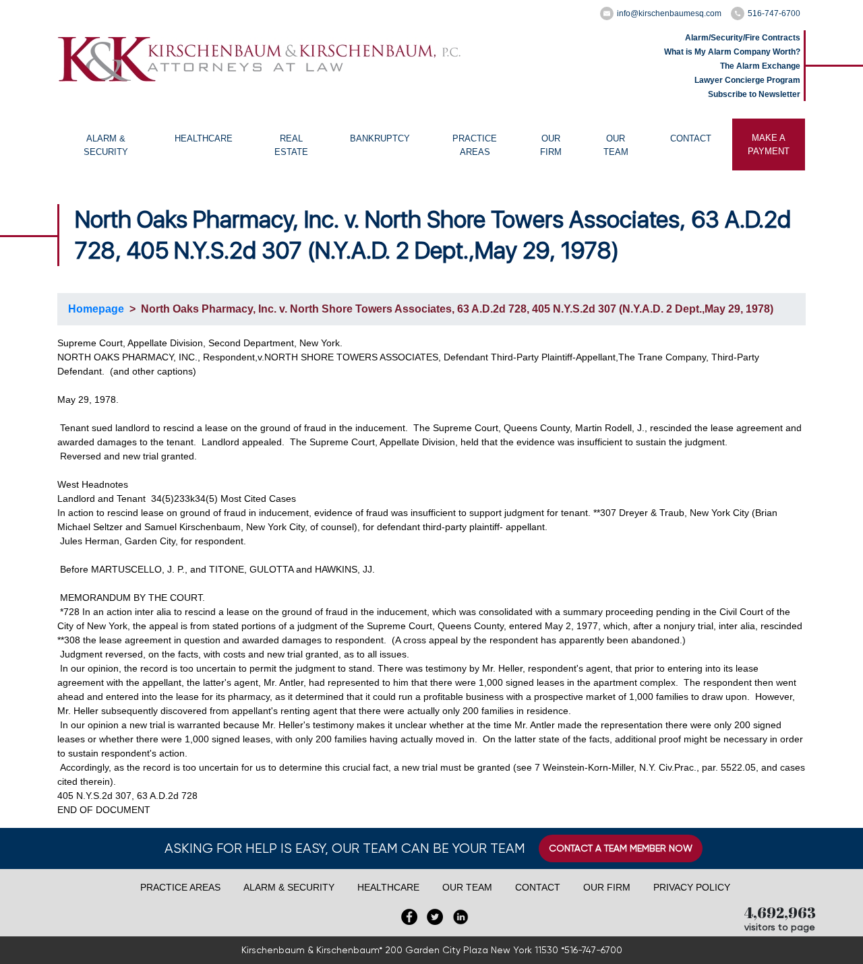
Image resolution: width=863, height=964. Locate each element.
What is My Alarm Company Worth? (732, 52)
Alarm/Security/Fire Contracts (742, 37)
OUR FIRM (551, 145)
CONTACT (690, 138)
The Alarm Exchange (760, 66)
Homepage (96, 309)
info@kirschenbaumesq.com (669, 13)
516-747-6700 (774, 13)
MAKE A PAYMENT (769, 144)
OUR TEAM (615, 145)
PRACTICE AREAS (474, 145)
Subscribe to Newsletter (754, 94)
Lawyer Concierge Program (747, 80)
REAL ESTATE (291, 145)
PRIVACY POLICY (691, 887)
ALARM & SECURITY (106, 145)
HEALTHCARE (204, 138)
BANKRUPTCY (380, 138)
